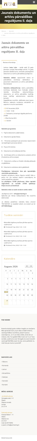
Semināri (11, 31)
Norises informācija (9, 62)
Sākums (3, 31)
